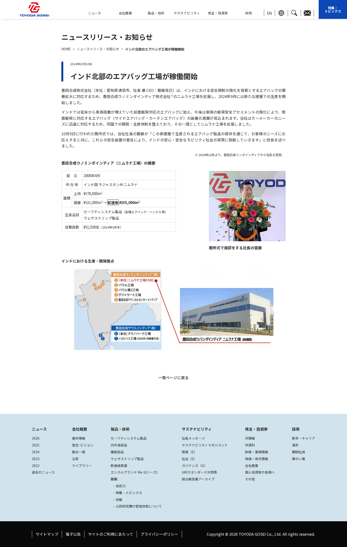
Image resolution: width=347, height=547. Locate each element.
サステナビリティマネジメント (205, 445)
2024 (35, 451)
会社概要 (125, 13)
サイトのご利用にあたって (110, 534)
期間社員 (298, 451)
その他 (250, 479)
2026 (35, 438)
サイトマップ (47, 534)
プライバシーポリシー (159, 534)
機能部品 (117, 451)
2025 (35, 445)
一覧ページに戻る (173, 377)
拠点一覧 (78, 451)
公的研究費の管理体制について (139, 506)
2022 (35, 465)
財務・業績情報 (256, 451)
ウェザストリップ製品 (127, 458)
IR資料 (250, 445)
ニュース (39, 429)
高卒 (295, 445)
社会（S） (189, 458)
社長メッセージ (193, 438)
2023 (35, 458)
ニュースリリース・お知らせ (98, 49)
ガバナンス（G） (194, 465)
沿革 (75, 458)
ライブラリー (82, 465)
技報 (119, 499)
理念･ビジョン (82, 445)
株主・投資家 (218, 13)
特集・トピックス (333, 9)
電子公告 (73, 534)
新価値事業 (119, 465)
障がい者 (298, 458)
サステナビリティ (187, 13)
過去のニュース (43, 472)
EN (269, 13)
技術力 (121, 485)
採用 (248, 13)
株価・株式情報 (256, 458)
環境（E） (189, 451)
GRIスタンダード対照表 (199, 472)
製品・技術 (120, 429)
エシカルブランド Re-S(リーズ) (134, 472)
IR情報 (250, 438)
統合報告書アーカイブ (198, 479)
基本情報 (78, 438)
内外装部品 (119, 445)
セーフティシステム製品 (129, 438)
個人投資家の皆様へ (260, 472)
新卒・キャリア (303, 438)
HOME (66, 49)
